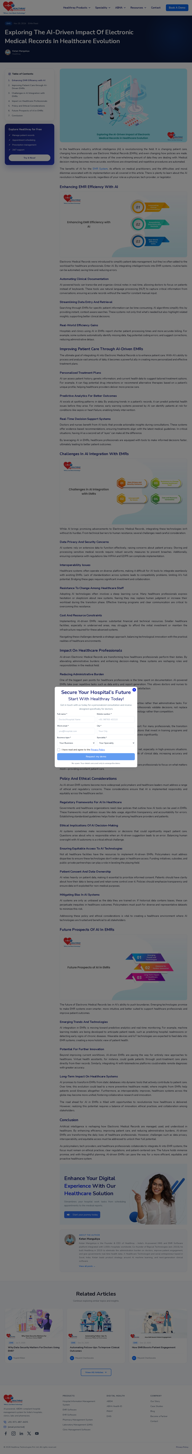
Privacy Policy (98, 749)
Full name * (62, 714)
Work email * (63, 726)
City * (99, 726)
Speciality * (102, 737)
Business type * (64, 737)
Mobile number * (104, 714)
